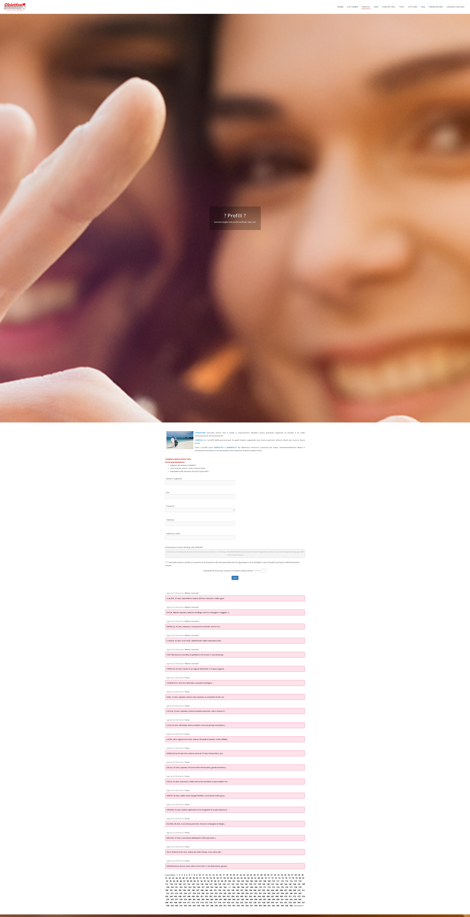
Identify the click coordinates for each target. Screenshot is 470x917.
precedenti (170, 875)
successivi (298, 905)
